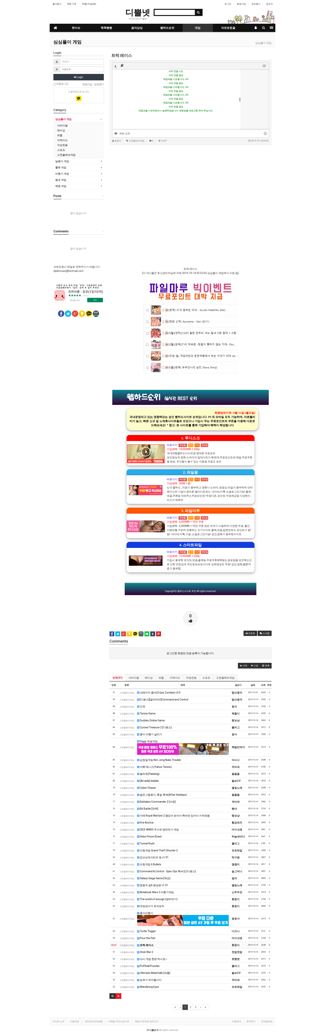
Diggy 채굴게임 (148, 741)
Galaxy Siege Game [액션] (154, 878)
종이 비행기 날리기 (150, 734)
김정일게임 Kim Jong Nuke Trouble (160, 759)
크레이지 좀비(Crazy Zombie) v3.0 (159, 692)
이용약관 (74, 1021)
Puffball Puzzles (149, 965)
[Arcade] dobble (149, 780)
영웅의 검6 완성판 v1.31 (153, 885)
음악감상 (137, 28)
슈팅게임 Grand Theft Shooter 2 (158, 850)
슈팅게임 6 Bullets (150, 864)
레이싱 (149, 677)
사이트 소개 (58, 1021)
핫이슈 (76, 28)
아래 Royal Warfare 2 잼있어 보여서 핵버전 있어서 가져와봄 (174, 815)
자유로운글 (228, 28)
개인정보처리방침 (94, 1021)
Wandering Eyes (149, 986)
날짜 (253, 685)
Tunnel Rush (147, 843)
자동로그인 (62, 83)
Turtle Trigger (147, 931)
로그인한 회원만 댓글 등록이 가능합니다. (190, 653)
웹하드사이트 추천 (186, 591)
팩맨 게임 (60, 186)
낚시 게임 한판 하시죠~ (153, 958)
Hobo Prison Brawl (150, 836)
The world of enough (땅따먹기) (158, 899)
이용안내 (236, 1021)
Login (79, 77)
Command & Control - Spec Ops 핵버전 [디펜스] (167, 871)
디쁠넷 (137, 12)
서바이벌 (133, 677)
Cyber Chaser (147, 787)
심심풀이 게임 (67, 42)
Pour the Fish (147, 938)
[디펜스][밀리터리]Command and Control (163, 699)
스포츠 (206, 677)
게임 (197, 28)
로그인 (227, 4)
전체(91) (117, 677)
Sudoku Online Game (152, 720)
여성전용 (191, 677)
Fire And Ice (146, 822)
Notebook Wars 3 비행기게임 (156, 892)
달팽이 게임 (62, 161)
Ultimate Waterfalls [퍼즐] (154, 972)
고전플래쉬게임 (225, 677)
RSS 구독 (71, 4)
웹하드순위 (167, 28)
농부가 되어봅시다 (150, 979)
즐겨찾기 (57, 4)
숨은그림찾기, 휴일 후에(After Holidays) (163, 794)
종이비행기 (146, 913)
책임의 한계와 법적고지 (147, 1021)
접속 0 (269, 4)
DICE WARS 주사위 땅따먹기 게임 (159, 829)
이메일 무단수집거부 (118, 1021)
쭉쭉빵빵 (106, 28)
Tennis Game (147, 713)
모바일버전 (267, 1021)
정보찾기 (255, 4)
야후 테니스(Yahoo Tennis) (155, 766)
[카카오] (78, 98)
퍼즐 (161, 677)
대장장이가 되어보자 (151, 906)
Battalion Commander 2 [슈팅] (157, 801)
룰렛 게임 (60, 167)
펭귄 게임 (60, 179)
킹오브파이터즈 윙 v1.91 (154, 857)
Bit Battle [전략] (148, 808)
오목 (142, 706)
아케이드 (175, 677)
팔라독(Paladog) (149, 773)
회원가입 (241, 4)
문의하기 (251, 1021)
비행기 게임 (62, 173)
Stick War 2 (146, 952)
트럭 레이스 (146, 945)
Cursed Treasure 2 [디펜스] (155, 727)
